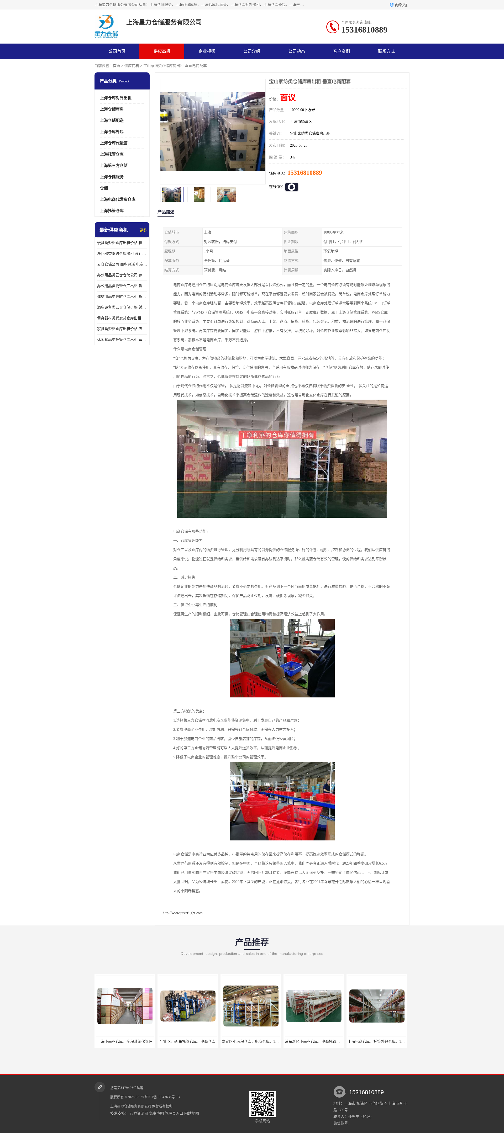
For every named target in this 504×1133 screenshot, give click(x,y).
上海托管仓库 (112, 154)
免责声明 (156, 1113)
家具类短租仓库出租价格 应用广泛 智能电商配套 (122, 329)
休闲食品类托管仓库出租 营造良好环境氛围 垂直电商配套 (122, 340)
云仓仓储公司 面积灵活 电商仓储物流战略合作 (122, 264)
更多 (143, 230)
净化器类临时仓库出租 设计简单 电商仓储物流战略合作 (122, 254)
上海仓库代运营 (114, 143)
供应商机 (162, 51)
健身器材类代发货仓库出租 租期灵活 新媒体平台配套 (122, 318)
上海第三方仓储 (114, 165)
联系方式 (386, 51)
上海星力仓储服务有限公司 (130, 1106)
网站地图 (191, 1113)
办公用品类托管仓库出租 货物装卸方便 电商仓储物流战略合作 (122, 286)
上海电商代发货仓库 (117, 199)
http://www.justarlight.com (183, 913)
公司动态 (296, 51)
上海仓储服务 (112, 177)
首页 (116, 66)
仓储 (104, 188)
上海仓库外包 (112, 132)
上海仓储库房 (112, 109)
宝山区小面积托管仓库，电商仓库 (187, 1042)
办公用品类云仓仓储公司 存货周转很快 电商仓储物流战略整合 (122, 275)
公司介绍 (251, 51)
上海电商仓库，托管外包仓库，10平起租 (381, 1042)
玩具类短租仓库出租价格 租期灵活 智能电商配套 (122, 243)
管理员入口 (174, 1113)
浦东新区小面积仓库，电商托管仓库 (314, 1042)
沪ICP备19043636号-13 (162, 1097)
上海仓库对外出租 (116, 98)
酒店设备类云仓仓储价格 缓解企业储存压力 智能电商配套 (122, 307)
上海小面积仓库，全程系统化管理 (124, 1042)
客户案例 (341, 51)
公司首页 (117, 51)
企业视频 (206, 51)
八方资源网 (139, 1113)
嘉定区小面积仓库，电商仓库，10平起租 (255, 1042)
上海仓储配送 (112, 120)
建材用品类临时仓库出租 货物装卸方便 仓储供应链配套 (122, 297)
